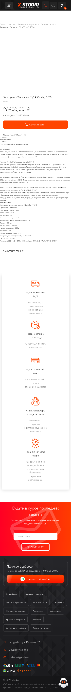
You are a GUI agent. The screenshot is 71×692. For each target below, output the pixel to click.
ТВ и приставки (40, 602)
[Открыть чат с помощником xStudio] (63, 683)
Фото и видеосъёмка (16, 628)
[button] (53, 5)
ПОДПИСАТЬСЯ (35, 547)
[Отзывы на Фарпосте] (24, 670)
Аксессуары (55, 611)
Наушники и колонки (16, 611)
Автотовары (38, 611)
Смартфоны (11, 593)
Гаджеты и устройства (16, 602)
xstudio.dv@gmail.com (19, 657)
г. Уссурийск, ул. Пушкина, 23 (24, 642)
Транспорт (36, 619)
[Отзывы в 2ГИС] (9, 670)
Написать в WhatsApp (38, 579)
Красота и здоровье (15, 619)
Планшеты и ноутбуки (34, 593)
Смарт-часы (59, 602)
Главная (3, 24)
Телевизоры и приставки (28, 24)
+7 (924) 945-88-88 (18, 649)
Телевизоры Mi (47, 24)
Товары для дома (41, 628)
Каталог (12, 24)
